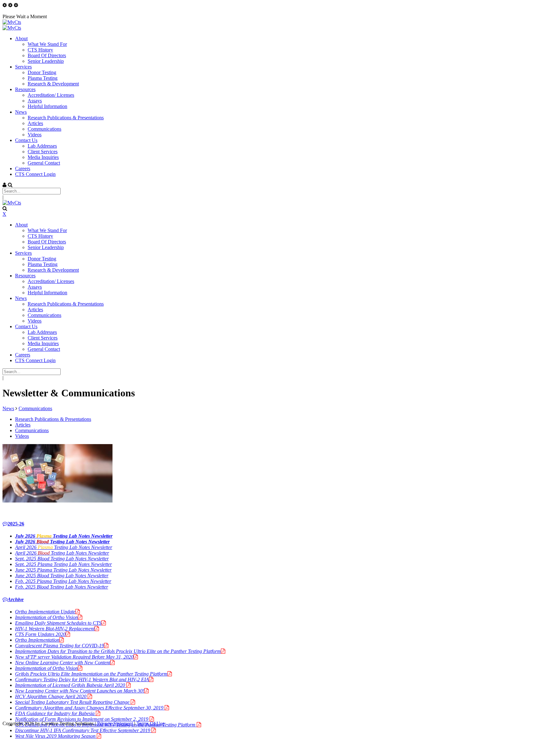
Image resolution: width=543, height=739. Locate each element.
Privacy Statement (115, 723)
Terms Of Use (150, 723)
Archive (16, 599)
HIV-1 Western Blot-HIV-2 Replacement (55, 628)
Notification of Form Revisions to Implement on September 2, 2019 (82, 719)
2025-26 (16, 523)
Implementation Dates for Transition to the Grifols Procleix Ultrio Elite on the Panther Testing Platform (118, 651)
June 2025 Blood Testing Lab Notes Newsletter (61, 575)
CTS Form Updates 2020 (40, 634)
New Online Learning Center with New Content (62, 662)
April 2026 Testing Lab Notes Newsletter (63, 547)
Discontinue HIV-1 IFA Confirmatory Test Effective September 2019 (83, 730)
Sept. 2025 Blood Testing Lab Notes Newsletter (62, 558)
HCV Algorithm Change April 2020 (51, 696)
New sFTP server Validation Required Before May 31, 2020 (74, 657)
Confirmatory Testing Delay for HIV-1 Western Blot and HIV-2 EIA (82, 679)
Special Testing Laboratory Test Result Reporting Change (73, 702)
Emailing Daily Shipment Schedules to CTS (58, 623)
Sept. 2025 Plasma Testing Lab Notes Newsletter (63, 564)
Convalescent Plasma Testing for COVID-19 (59, 645)
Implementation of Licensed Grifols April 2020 (70, 685)
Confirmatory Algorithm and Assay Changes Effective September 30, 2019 (90, 707)
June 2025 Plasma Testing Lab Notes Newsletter (63, 570)
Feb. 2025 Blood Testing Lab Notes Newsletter (61, 587)
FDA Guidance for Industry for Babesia (55, 713)
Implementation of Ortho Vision (46, 617)
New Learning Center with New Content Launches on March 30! (79, 690)
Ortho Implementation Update (45, 611)
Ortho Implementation (37, 640)
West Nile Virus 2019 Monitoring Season (56, 736)
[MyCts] (12, 22)
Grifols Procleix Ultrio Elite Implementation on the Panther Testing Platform (91, 674)
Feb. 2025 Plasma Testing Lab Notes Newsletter (63, 581)
